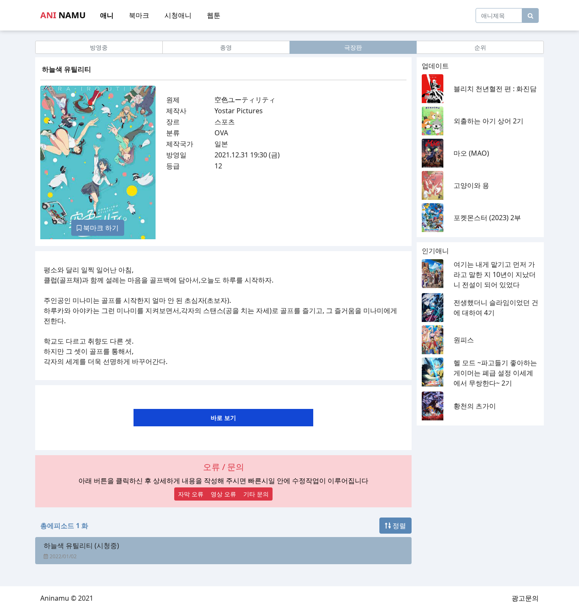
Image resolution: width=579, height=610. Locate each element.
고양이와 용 (471, 185)
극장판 (353, 47)
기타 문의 (256, 494)
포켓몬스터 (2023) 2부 (487, 217)
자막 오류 (190, 494)
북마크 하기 (100, 227)
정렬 (398, 525)
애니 (107, 15)
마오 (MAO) (471, 153)
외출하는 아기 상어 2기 (488, 121)
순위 (480, 47)
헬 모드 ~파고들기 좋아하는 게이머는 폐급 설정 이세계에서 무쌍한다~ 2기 (495, 373)
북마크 (139, 15)
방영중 (99, 47)
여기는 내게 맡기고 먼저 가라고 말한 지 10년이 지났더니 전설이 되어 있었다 (495, 274)
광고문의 (525, 598)
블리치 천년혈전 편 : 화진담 (495, 88)
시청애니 (178, 15)
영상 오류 (223, 494)
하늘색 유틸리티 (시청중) (81, 545)
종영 (226, 47)
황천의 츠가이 (475, 406)
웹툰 (213, 15)
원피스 (464, 339)
